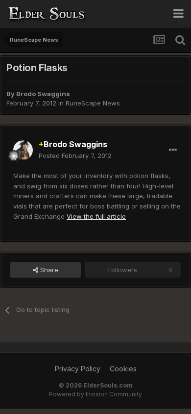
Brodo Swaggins (43, 94)
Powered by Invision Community (95, 394)
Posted (75, 155)
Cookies (123, 368)
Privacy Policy (77, 368)
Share (48, 270)
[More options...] (173, 150)
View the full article (96, 216)
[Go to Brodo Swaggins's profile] (23, 150)
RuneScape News (93, 103)
